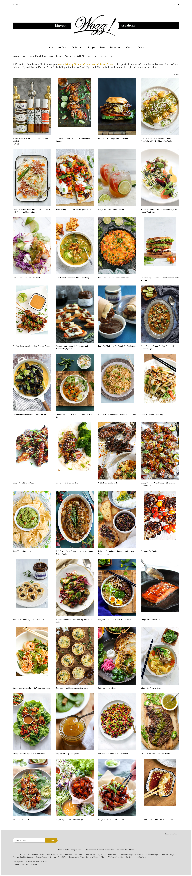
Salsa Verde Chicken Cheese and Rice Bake (115, 277)
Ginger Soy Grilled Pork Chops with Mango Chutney (73, 139)
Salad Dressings (152, 854)
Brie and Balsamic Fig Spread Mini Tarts (29, 619)
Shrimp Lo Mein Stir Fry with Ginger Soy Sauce (31, 688)
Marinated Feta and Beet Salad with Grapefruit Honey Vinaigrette (159, 210)
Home (15, 854)
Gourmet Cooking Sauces (23, 857)
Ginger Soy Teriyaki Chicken (67, 482)
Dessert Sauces (41, 857)
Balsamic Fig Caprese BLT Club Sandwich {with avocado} (160, 279)
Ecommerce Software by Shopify (25, 864)
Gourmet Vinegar (168, 854)
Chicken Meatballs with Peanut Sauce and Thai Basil (74, 415)
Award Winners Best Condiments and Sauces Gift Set (30, 139)
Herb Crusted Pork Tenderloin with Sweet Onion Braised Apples (74, 552)
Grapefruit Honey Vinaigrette (67, 753)
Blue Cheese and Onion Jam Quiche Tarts (72, 688)
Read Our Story (38, 854)
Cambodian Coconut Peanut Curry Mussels (30, 414)
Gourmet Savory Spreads (94, 854)
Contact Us (24, 854)
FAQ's (128, 857)
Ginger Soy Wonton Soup (151, 688)
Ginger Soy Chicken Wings (23, 482)
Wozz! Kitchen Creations (37, 861)
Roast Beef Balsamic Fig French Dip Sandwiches (117, 346)
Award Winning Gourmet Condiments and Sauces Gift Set (86, 64)
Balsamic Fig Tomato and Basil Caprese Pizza (73, 209)
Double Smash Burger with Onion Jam (113, 138)
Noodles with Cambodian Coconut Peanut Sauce (117, 414)
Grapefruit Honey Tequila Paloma (111, 209)
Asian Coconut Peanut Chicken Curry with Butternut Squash (157, 347)
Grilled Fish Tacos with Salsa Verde (27, 277)
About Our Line (140, 857)
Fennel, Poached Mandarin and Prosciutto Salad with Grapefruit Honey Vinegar (31, 210)
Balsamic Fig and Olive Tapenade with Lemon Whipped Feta (116, 552)
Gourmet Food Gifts (58, 857)
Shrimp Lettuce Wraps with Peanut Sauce (29, 753)
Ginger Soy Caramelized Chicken (111, 819)
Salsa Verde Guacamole (22, 551)
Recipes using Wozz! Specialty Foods (83, 857)
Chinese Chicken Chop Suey (152, 414)
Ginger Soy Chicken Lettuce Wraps (69, 819)
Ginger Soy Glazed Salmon (151, 619)
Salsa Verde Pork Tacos (107, 688)
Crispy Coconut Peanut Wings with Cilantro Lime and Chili (158, 484)
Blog (103, 857)
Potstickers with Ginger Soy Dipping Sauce (158, 819)
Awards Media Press (55, 854)
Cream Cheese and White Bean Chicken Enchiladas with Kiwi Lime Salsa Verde (156, 139)
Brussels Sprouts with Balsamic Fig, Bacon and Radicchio (74, 620)
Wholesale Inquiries (116, 857)
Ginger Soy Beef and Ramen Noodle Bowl (114, 619)
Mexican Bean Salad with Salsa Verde (113, 753)
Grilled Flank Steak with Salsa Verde (155, 753)
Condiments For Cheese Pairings (120, 854)
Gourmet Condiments (73, 854)
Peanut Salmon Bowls (21, 819)
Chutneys (139, 854)
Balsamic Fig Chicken (149, 551)
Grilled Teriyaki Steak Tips (108, 482)
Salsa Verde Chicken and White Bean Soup (72, 277)
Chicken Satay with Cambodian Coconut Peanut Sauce (31, 347)
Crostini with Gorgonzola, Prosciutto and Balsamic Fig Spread (72, 347)
